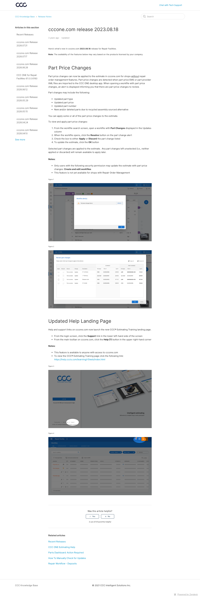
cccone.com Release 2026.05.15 (27, 110)
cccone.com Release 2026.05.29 (27, 99)
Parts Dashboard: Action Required (66, 552)
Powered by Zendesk (187, 594)
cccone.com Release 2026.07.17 (27, 55)
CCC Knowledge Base (25, 16)
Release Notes (45, 16)
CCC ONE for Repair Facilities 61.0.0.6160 (27, 77)
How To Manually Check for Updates (67, 558)
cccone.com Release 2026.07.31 (27, 44)
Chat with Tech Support (170, 5)
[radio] (92, 516)
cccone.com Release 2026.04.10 (27, 132)
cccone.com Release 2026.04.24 (27, 121)
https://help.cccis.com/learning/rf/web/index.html (79, 359)
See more (20, 139)
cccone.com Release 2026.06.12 (27, 88)
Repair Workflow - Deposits (62, 563)
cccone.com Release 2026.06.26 (27, 66)
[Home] (21, 6)
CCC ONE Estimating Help (61, 547)
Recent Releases (25, 34)
